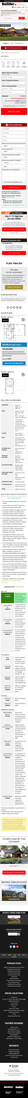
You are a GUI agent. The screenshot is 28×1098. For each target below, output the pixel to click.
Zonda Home (14, 1057)
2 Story (14, 1014)
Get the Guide (14, 253)
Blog (14, 955)
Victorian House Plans (14, 986)
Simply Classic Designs (14, 1033)
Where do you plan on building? (11, 160)
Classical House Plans (14, 971)
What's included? (6, 74)
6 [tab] (18, 42)
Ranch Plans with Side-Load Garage (14, 1010)
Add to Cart (14, 111)
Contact (14, 957)
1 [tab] (5, 42)
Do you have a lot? (7, 149)
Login (23, 7)
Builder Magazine (14, 1053)
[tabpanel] (14, 31)
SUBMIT (21, 18)
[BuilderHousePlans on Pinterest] (17, 946)
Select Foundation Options (10, 80)
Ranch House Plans (14, 982)
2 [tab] (8, 42)
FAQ (19, 955)
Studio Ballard (14, 1035)
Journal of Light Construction (14, 1055)
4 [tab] (13, 42)
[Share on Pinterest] (20, 307)
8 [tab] (22, 42)
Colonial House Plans (14, 973)
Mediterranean (14, 978)
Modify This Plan (14, 287)
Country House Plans (14, 52)
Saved (15, 7)
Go (18, 934)
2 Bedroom (14, 997)
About (24, 955)
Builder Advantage (14, 1051)
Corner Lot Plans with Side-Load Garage (14, 999)
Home (2, 52)
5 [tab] (15, 42)
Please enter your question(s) (11, 169)
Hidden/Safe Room (14, 1001)
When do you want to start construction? (14, 143)
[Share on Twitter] (17, 307)
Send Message (14, 187)
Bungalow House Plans (14, 969)
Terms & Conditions (21, 13)
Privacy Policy (6, 15)
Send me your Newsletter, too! (13, 182)
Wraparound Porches (14, 1016)
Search (4, 955)
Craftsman (14, 977)
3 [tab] (10, 42)
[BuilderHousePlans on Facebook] (10, 946)
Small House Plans (14, 1012)
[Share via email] (7, 307)
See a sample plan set (14, 498)
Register (19, 7)
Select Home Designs (14, 1031)
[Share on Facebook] (14, 307)
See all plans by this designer (14, 873)
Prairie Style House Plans (14, 980)
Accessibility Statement (14, 1075)
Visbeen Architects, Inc (14, 1036)
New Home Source (14, 1050)
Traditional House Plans (14, 984)
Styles (10, 955)
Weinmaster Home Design (14, 1038)
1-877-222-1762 (20, 106)
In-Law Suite (14, 1003)
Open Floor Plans (14, 1008)
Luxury (14, 1007)
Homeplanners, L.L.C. (14, 1029)
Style (6, 52)
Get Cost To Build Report (14, 229)
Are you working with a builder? (11, 155)
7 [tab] (20, 42)
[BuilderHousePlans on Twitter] (14, 946)
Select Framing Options (9, 86)
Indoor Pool (14, 1005)
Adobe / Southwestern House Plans (14, 967)
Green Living (14, 1027)
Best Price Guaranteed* (18, 98)
